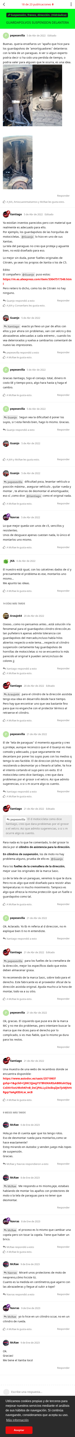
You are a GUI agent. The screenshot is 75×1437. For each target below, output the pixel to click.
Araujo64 (13, 694)
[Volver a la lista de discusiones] (4, 4)
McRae (12, 1186)
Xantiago (13, 326)
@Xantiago (34, 496)
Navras (12, 1273)
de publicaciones (36, 4)
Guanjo (12, 417)
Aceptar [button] (19, 1430)
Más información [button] (17, 1420)
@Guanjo (27, 237)
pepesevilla (15, 482)
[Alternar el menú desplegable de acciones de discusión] (71, 4)
